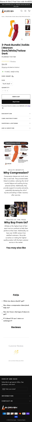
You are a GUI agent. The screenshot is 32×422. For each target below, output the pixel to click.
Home (3, 16)
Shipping (4, 67)
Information (7, 396)
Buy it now (16, 102)
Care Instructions (9, 118)
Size (3, 80)
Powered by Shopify (21, 420)
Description (7, 113)
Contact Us (7, 401)
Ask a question (8, 128)
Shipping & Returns (10, 123)
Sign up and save (9, 379)
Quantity (5, 87)
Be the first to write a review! (16, 365)
